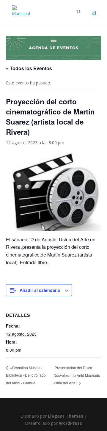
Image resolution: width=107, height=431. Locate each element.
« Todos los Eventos (29, 68)
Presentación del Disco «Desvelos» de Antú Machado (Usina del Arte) (75, 375)
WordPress (70, 423)
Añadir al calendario (40, 290)
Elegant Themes (65, 416)
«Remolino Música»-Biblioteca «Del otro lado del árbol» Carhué (26, 375)
